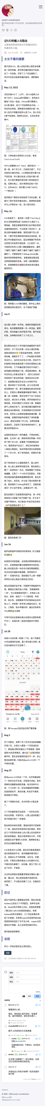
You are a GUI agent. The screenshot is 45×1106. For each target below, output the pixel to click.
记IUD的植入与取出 (15, 40)
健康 (7, 953)
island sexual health (12, 159)
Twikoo (33, 1079)
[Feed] (11, 31)
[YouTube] (15, 31)
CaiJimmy (14, 1100)
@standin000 (20, 1041)
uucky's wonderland (11, 20)
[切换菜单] (40, 6)
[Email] (3, 31)
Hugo (6, 1097)
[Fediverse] (7, 31)
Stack (7, 1100)
